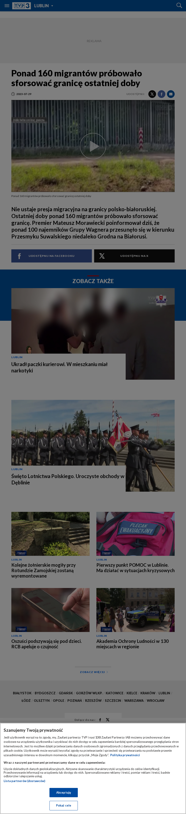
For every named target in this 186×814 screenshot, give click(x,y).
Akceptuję (63, 792)
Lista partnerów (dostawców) (24, 781)
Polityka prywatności (125, 755)
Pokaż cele (63, 805)
